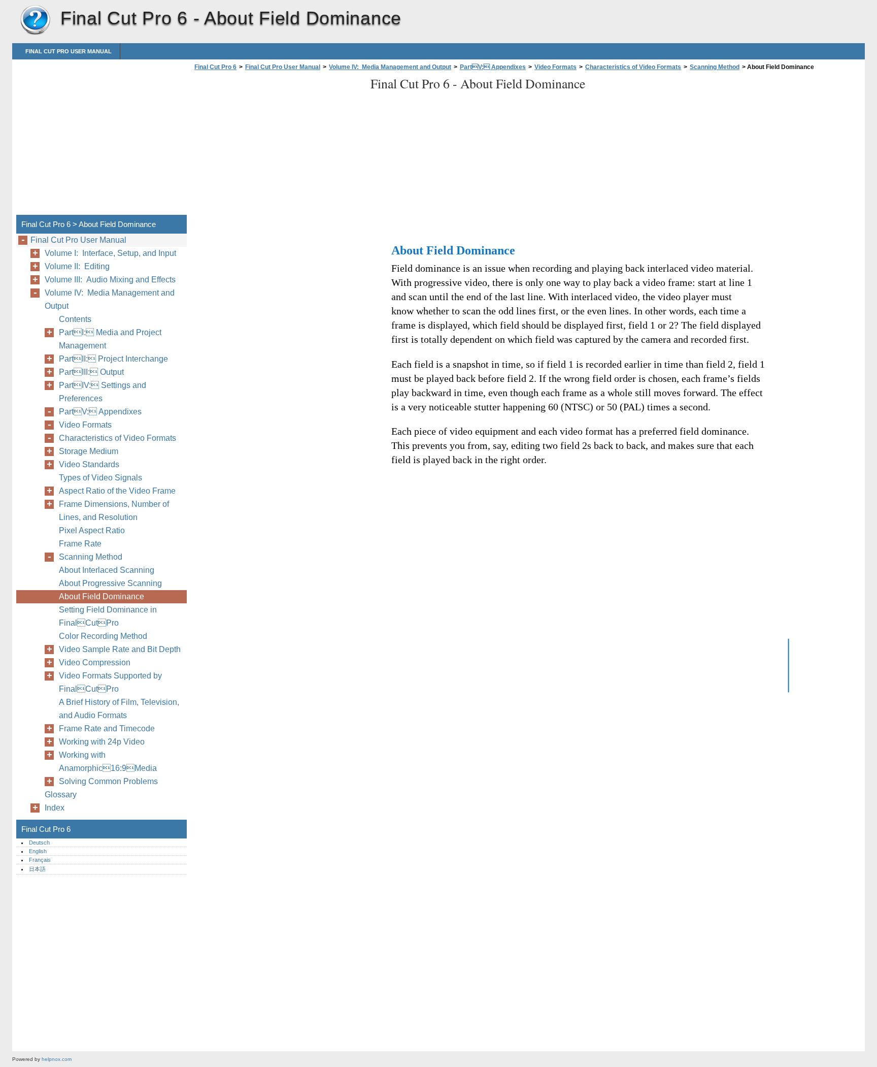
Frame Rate (80, 543)
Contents (75, 319)
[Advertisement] (277, 146)
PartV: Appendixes (493, 67)
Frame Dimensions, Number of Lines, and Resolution (114, 511)
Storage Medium (88, 451)
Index (54, 807)
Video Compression (94, 662)
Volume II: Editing (77, 266)
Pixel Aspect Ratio (92, 530)
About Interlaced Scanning (106, 570)
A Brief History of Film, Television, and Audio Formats (119, 709)
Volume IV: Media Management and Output (390, 67)
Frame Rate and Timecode (107, 728)
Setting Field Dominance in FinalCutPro (108, 616)
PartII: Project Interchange (113, 358)
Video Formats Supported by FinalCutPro (110, 682)
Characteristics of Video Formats (633, 67)
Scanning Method (714, 67)
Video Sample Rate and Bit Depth (120, 649)
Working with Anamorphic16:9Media (108, 761)
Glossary (61, 794)
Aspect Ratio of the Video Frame (117, 491)
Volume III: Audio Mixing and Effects (110, 279)
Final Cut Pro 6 (35, 20)
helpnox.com (57, 1059)
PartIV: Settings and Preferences (102, 392)
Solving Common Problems (108, 781)
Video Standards (89, 464)
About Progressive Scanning (110, 583)
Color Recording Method (103, 636)
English (38, 851)
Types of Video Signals (100, 477)
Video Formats (555, 67)
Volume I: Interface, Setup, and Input (110, 253)
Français (40, 860)
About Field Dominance (101, 596)
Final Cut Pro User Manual (68, 51)
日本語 (37, 869)
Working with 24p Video (102, 741)
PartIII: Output (91, 372)
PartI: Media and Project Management (110, 339)
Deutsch (39, 842)
